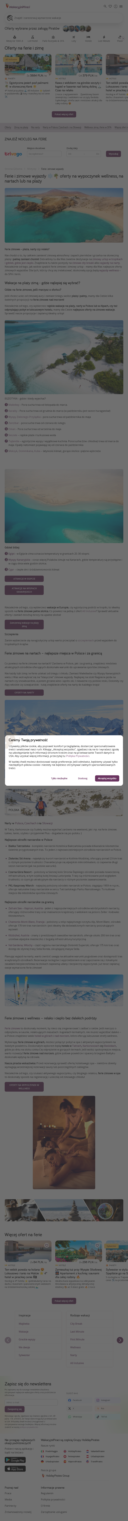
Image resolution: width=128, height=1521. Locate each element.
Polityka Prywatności (77, 756)
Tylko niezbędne (59, 778)
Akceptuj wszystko (107, 778)
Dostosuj (82, 778)
